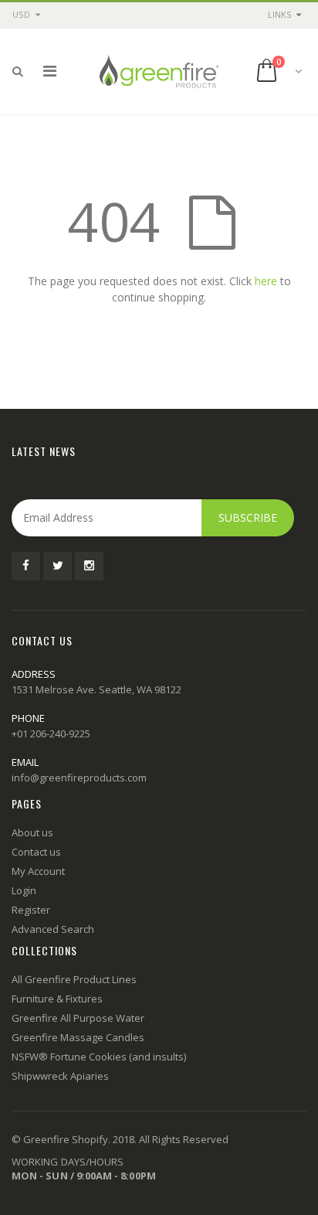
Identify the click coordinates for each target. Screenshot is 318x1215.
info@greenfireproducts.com (79, 777)
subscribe (247, 517)
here (266, 281)
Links (279, 14)
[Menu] (49, 70)
